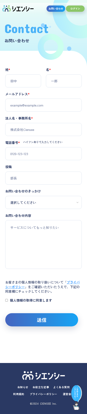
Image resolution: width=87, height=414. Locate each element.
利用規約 (18, 394)
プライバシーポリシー (43, 394)
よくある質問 (61, 387)
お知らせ (22, 387)
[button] (76, 397)
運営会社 (68, 394)
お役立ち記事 (41, 387)
